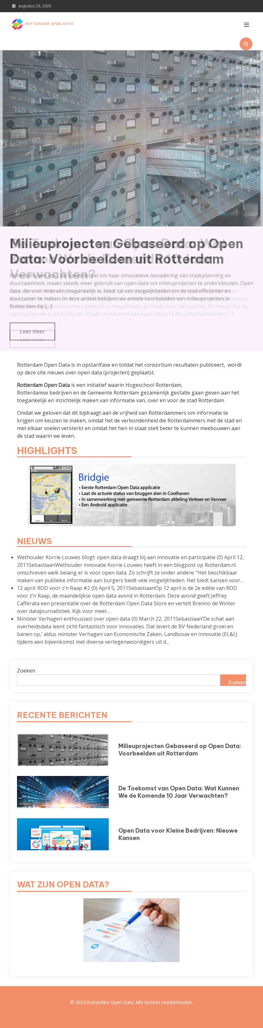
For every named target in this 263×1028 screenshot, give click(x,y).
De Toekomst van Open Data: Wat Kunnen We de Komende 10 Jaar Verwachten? (118, 258)
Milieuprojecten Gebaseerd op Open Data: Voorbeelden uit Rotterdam (179, 749)
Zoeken (26, 670)
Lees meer (32, 339)
